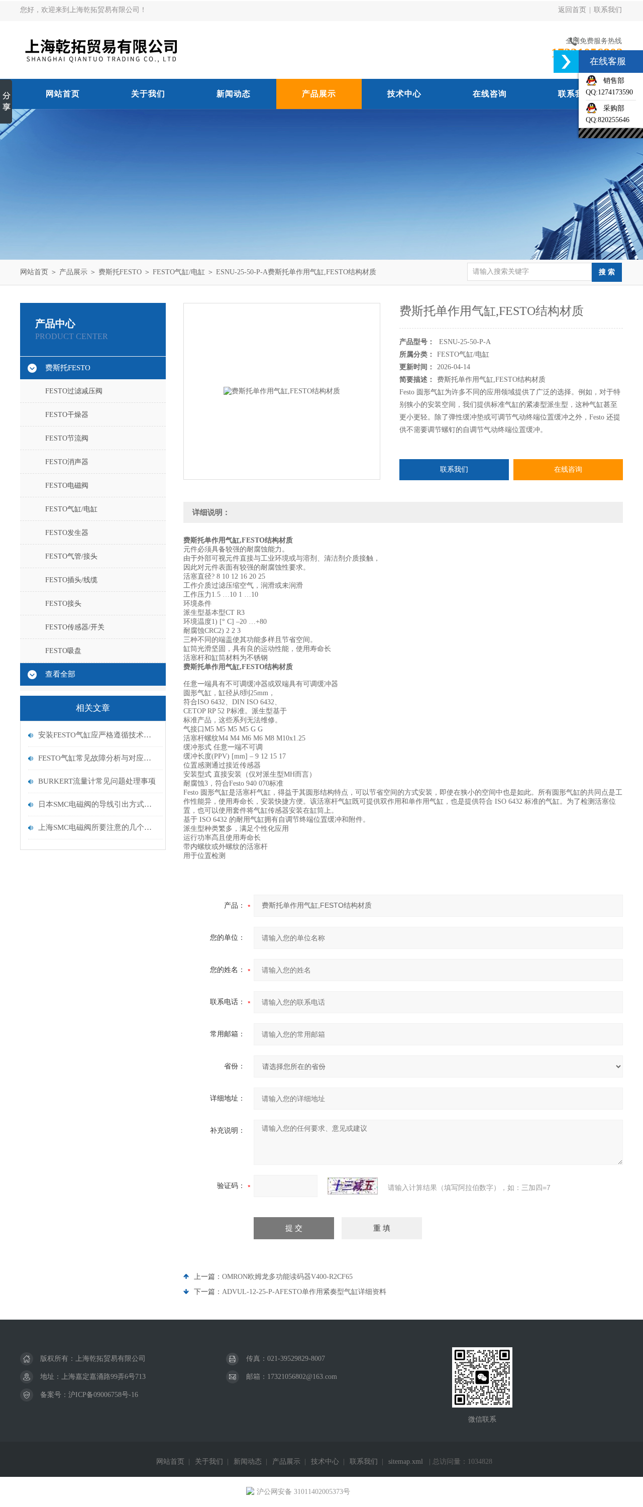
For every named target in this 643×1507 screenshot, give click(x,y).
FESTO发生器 (66, 532)
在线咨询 (490, 93)
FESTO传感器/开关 (74, 627)
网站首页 (63, 93)
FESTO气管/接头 (71, 556)
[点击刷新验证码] (353, 1186)
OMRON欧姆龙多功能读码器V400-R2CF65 (287, 1276)
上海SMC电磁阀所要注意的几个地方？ (98, 827)
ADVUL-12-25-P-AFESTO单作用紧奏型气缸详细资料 (304, 1292)
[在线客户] (566, 61)
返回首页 (572, 10)
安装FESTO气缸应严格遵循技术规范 (98, 735)
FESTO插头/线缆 (71, 580)
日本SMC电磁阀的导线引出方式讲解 (98, 804)
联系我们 (608, 10)
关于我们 (148, 93)
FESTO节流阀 (66, 438)
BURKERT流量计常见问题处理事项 (97, 781)
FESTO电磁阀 (66, 485)
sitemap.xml (405, 1461)
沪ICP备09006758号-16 (103, 1394)
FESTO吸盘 (63, 651)
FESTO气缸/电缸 (179, 272)
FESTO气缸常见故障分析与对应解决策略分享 (98, 758)
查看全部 (60, 674)
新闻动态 (234, 93)
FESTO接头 (63, 603)
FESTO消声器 (66, 462)
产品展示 (319, 93)
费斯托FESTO (120, 272)
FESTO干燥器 (66, 414)
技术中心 (404, 93)
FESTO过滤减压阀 (73, 391)
